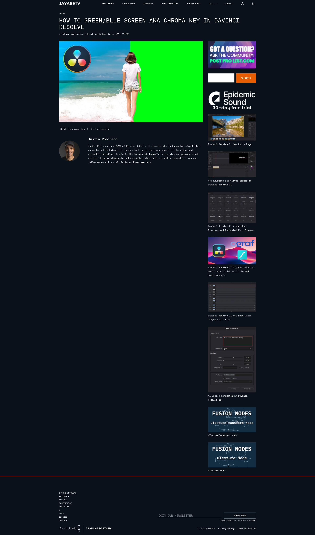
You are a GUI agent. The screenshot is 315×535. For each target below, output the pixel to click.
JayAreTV (153, 154)
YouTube (63, 499)
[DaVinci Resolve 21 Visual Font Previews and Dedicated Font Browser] (232, 208)
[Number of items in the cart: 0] (253, 3)
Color (62, 13)
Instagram (64, 506)
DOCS (61, 513)
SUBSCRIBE (240, 515)
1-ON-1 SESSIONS (67, 493)
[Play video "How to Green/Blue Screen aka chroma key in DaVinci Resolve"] (131, 81)
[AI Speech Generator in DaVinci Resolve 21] (232, 360)
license (63, 517)
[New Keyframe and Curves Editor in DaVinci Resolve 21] (232, 165)
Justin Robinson (71, 34)
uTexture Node (216, 470)
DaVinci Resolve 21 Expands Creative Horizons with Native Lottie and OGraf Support (231, 271)
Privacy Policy (226, 528)
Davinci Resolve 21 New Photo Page (229, 144)
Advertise (64, 496)
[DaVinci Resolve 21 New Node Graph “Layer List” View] (232, 298)
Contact (63, 520)
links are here (142, 162)
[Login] (242, 3)
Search (246, 78)
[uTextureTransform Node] (232, 420)
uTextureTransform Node (222, 435)
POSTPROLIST (65, 503)
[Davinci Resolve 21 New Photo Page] (232, 128)
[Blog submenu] (217, 3)
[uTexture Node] (232, 455)
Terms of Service (247, 528)
